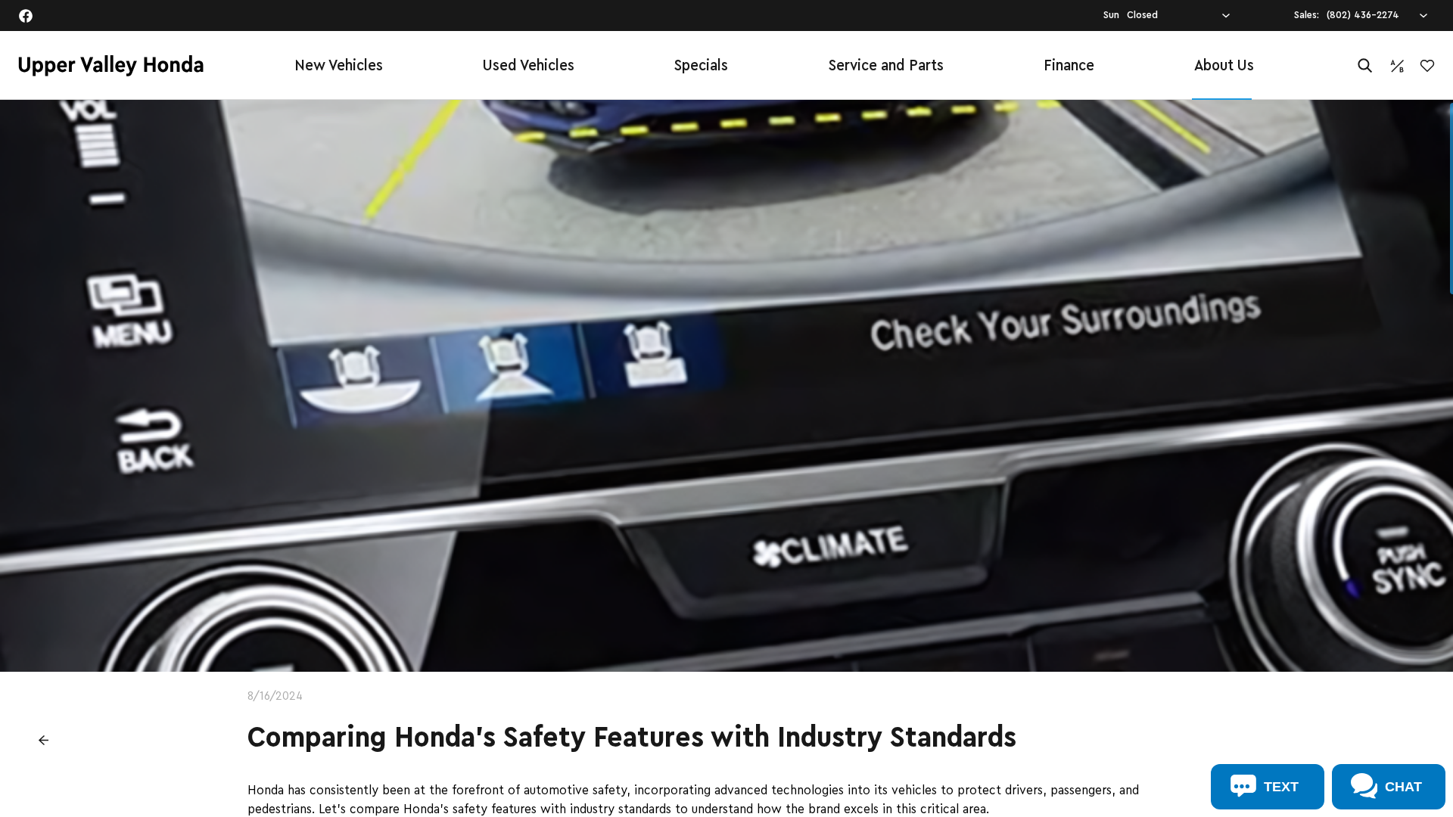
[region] (726, 458)
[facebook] (25, 15)
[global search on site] (1365, 65)
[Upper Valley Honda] (111, 65)
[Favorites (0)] (1427, 65)
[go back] (43, 739)
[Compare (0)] (1397, 65)
